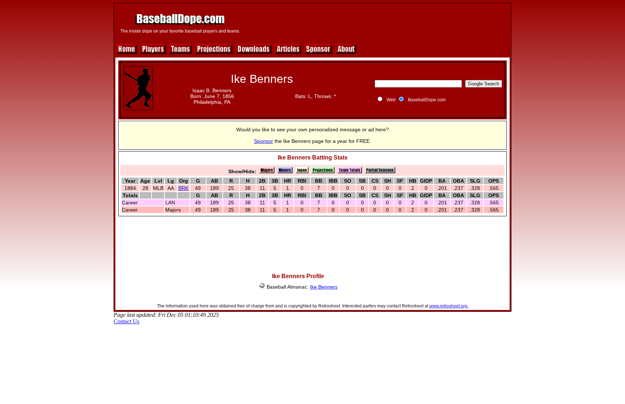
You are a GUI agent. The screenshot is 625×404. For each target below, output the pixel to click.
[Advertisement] (376, 22)
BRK (183, 188)
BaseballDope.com (427, 99)
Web (391, 99)
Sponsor (263, 141)
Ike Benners (323, 287)
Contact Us (126, 321)
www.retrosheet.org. (448, 306)
